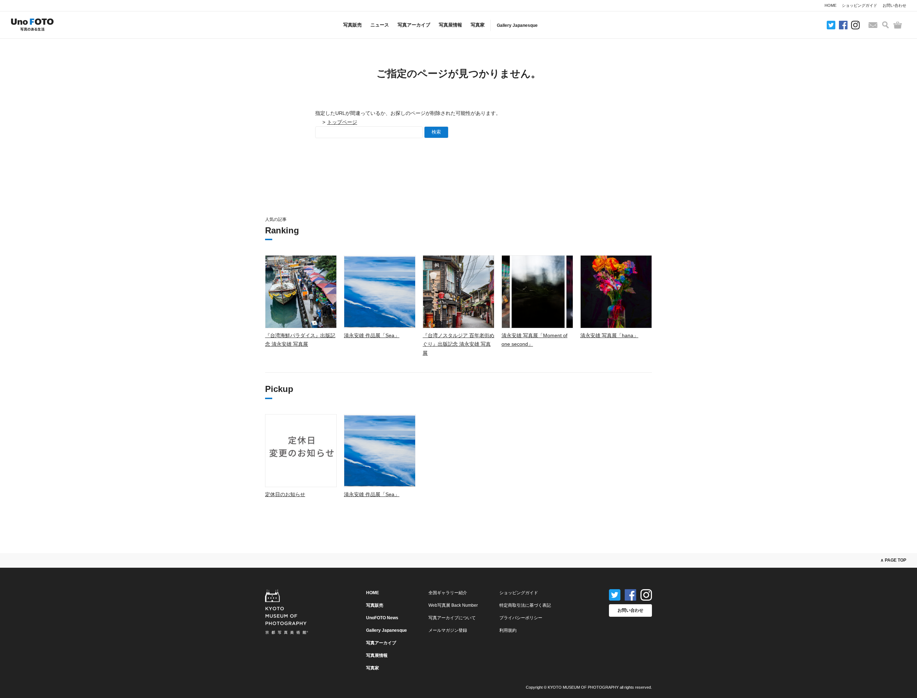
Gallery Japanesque (517, 25)
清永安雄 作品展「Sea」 (371, 335)
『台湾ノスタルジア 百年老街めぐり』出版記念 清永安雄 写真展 (458, 344)
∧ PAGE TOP (893, 560)
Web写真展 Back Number (453, 605)
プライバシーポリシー (520, 617)
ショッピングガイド (859, 5)
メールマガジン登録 (447, 630)
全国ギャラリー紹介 (447, 592)
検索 (436, 132)
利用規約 (508, 630)
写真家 (478, 25)
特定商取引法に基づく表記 (525, 605)
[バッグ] (897, 25)
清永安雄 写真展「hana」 (609, 335)
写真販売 (352, 25)
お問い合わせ (894, 5)
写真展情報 (450, 25)
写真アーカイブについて (452, 617)
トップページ (342, 122)
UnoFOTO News (382, 617)
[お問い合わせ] (873, 25)
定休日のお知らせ (285, 494)
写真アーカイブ (414, 25)
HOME (830, 5)
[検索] (885, 25)
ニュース (379, 25)
